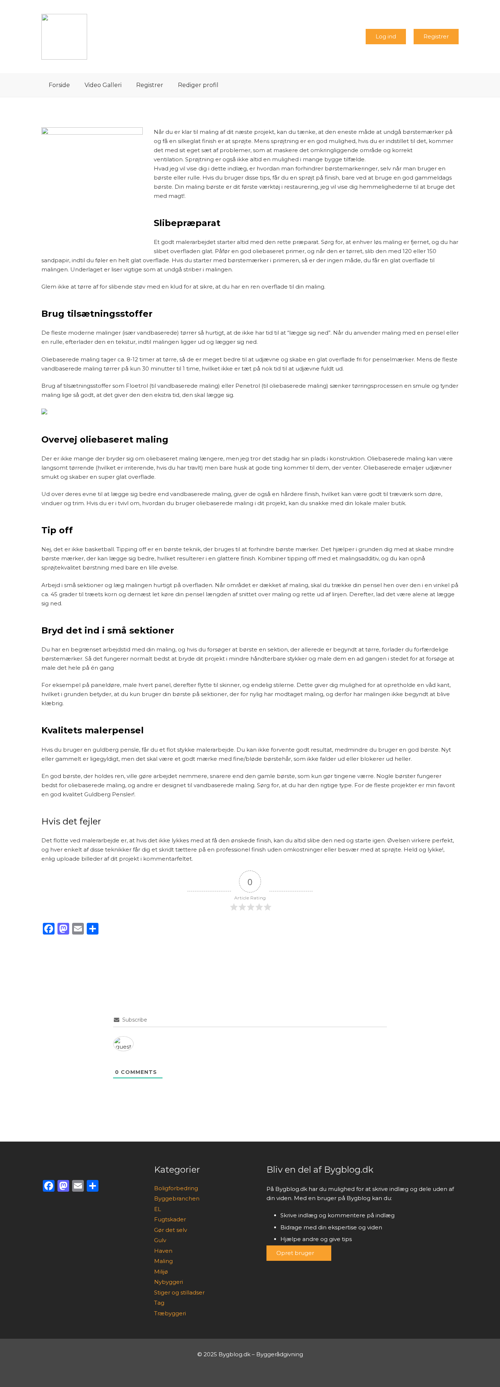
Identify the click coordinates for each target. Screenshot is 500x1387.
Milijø (161, 1271)
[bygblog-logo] (64, 37)
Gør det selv (170, 1229)
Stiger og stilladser (179, 1292)
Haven (163, 1250)
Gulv (160, 1240)
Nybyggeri (168, 1281)
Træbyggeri (170, 1313)
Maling (163, 1261)
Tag (159, 1302)
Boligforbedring (176, 1188)
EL (157, 1209)
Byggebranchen (176, 1198)
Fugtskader (170, 1219)
